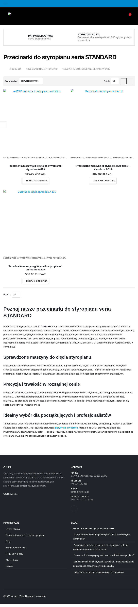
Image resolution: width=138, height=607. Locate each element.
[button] (124, 81)
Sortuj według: (11, 81)
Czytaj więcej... (10, 494)
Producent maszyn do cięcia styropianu (25, 535)
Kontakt (9, 566)
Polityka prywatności (16, 547)
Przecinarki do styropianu (16, 157)
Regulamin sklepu (14, 554)
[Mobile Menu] (5, 16)
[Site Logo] (17, 16)
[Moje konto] (120, 16)
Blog (8, 541)
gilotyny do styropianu (66, 427)
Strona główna (13, 529)
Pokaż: (107, 81)
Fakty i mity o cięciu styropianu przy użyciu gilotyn (99, 572)
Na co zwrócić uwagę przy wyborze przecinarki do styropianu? (104, 555)
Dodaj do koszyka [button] (36, 181)
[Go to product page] (35, 121)
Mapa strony (12, 560)
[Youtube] (5, 4)
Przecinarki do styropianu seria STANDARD (51, 157)
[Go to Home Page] (4, 69)
